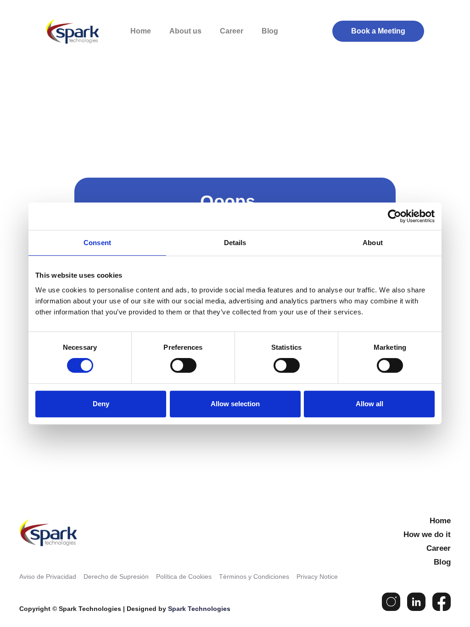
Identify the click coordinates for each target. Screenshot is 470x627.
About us (185, 31)
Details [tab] (235, 242)
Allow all (369, 404)
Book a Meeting (378, 31)
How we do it (427, 534)
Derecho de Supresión (116, 576)
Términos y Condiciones (254, 576)
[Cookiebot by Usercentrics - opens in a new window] (394, 216)
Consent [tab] (97, 242)
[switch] (183, 365)
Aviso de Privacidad (47, 576)
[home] (78, 31)
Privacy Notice (317, 576)
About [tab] (373, 242)
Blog (270, 31)
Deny (101, 404)
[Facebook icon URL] (441, 602)
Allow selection (235, 404)
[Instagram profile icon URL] (391, 602)
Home (140, 31)
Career (231, 31)
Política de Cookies (184, 576)
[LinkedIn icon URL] (416, 602)
